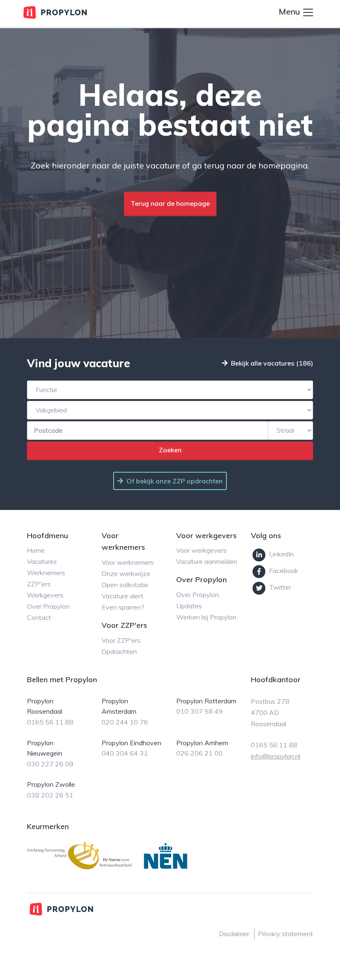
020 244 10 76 (125, 722)
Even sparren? (123, 607)
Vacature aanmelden (206, 561)
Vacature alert (122, 596)
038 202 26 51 (50, 795)
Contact (39, 617)
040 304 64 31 (125, 753)
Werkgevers (45, 595)
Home (36, 550)
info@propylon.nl (275, 756)
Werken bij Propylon (206, 617)
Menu (290, 11)
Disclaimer (234, 933)
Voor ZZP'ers (121, 640)
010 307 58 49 (199, 711)
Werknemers (46, 572)
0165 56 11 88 (50, 722)
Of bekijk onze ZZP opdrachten (174, 481)
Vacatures (42, 561)
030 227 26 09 (50, 764)
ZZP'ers (39, 584)
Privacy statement (285, 933)
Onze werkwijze (126, 573)
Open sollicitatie (125, 585)
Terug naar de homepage (170, 203)
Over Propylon (48, 606)
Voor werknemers (128, 562)
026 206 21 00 (199, 753)
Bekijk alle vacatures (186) (272, 363)
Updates (189, 606)
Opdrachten (119, 651)
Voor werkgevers (201, 550)
